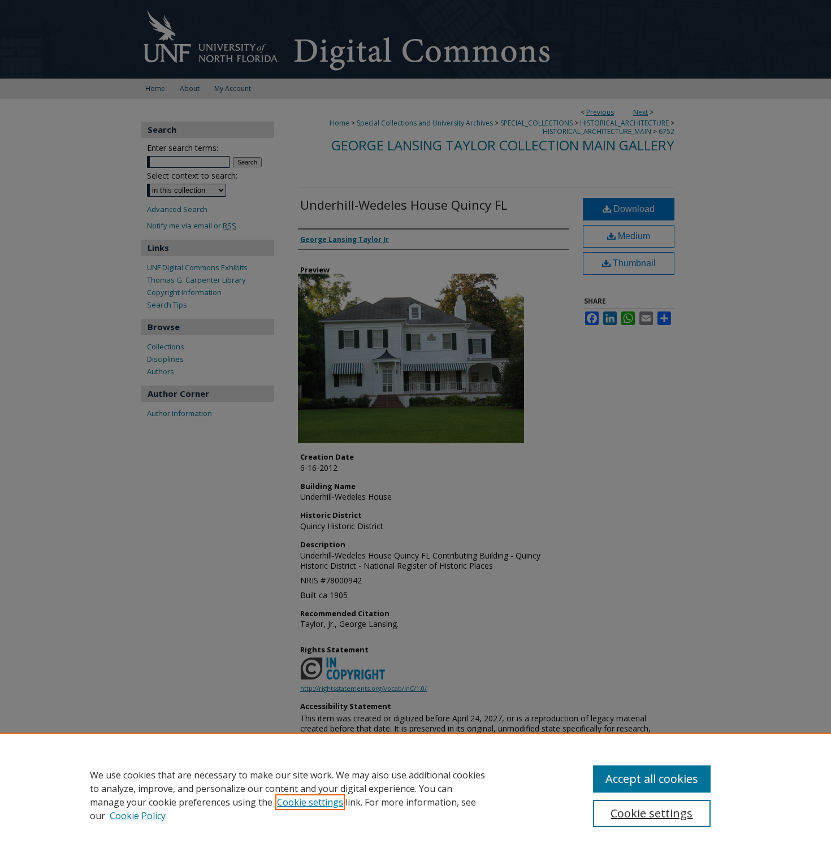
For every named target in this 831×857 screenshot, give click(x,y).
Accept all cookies (651, 778)
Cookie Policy (138, 816)
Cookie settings (310, 802)
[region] (415, 795)
